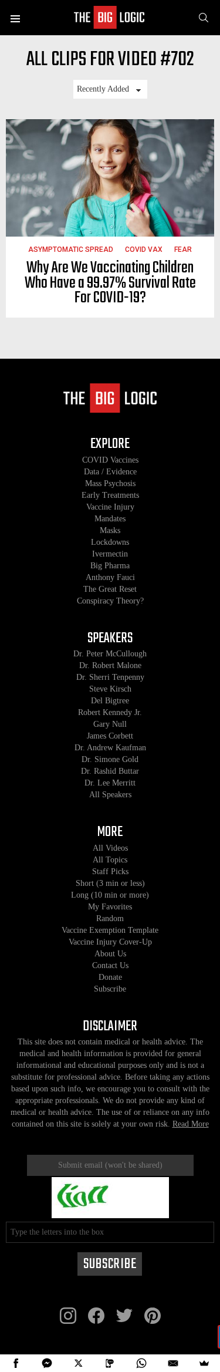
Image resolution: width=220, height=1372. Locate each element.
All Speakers (110, 794)
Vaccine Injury (110, 507)
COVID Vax (144, 249)
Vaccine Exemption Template (110, 930)
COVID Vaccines (110, 460)
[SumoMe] (204, 1363)
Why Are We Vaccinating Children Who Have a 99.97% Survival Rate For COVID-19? (110, 283)
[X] (78, 1363)
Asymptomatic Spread (70, 249)
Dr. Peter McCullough (110, 653)
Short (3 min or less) (110, 883)
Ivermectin (110, 554)
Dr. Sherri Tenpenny (110, 677)
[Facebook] (16, 1363)
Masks (110, 530)
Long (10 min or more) (110, 895)
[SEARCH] (203, 17)
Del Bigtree (110, 700)
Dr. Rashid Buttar (110, 771)
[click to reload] (110, 1197)
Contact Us (110, 965)
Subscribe (110, 989)
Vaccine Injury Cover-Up (110, 942)
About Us (110, 953)
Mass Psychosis (110, 483)
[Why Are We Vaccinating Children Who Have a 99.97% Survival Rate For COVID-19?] (110, 178)
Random (110, 918)
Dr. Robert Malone (110, 665)
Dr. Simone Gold (110, 759)
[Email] (173, 1363)
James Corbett (110, 735)
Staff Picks (110, 871)
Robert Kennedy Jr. (110, 712)
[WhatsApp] (141, 1363)
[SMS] (110, 1363)
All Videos (110, 848)
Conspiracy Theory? (110, 600)
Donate (110, 977)
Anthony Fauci (110, 577)
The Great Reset (110, 589)
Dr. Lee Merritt (110, 782)
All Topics (110, 859)
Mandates (110, 518)
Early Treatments (110, 495)
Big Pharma (110, 565)
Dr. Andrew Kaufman (110, 747)
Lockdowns (110, 542)
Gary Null (110, 724)
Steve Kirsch (110, 689)
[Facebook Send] (47, 1363)
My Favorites (110, 906)
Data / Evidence (110, 471)
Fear (183, 249)
